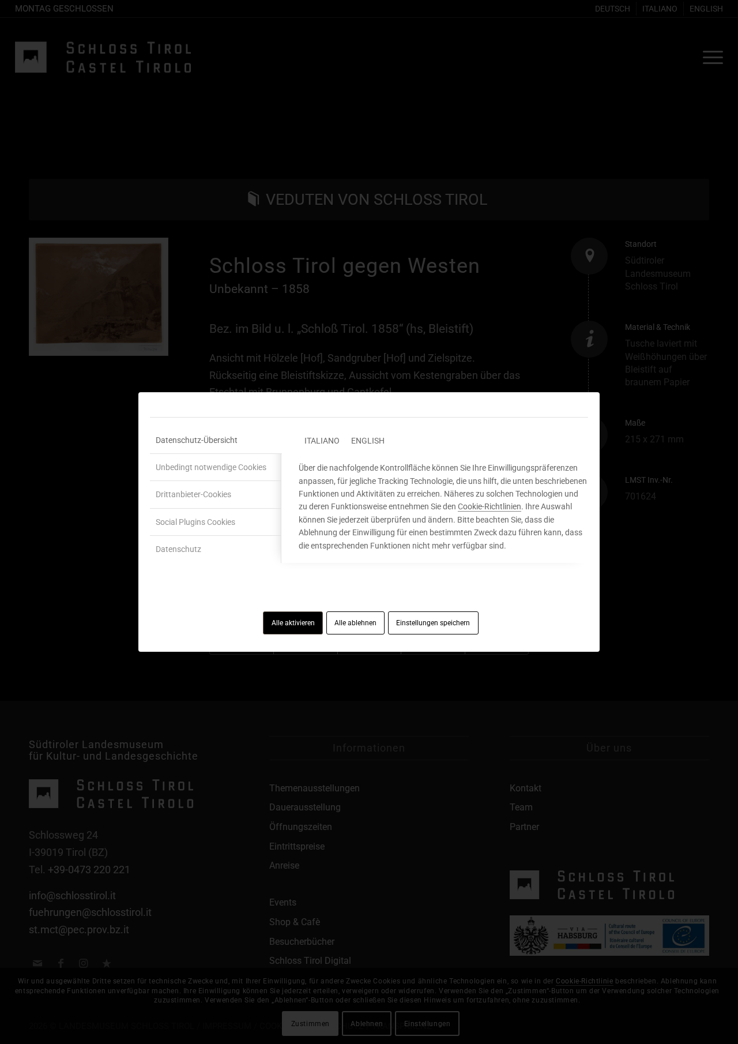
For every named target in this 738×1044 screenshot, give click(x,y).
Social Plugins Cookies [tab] (195, 522)
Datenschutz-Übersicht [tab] (197, 440)
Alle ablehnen (355, 623)
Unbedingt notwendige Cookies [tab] (211, 467)
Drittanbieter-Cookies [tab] (193, 494)
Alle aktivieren (293, 623)
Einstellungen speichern (433, 623)
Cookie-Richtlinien (489, 506)
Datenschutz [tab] (178, 549)
